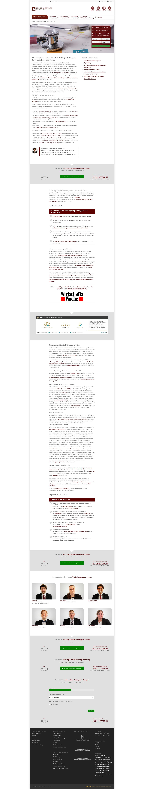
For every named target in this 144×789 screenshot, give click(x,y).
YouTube (97, 743)
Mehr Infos (103, 332)
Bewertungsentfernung (59, 766)
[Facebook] (99, 1)
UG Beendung (56, 761)
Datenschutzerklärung (37, 745)
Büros (33, 738)
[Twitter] (105, 1)
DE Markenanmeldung (58, 763)
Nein (56, 704)
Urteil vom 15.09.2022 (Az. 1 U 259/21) (51, 133)
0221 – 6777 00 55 (54, 1)
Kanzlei (33, 1)
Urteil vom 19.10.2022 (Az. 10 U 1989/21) (51, 135)
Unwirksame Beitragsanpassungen (94, 65)
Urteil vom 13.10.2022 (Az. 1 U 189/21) (52, 140)
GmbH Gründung (57, 754)
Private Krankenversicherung (57, 694)
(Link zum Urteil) (75, 405)
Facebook (97, 746)
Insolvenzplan (56, 740)
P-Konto (55, 742)
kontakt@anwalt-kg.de (104, 735)
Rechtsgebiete (40, 1)
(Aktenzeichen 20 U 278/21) (51, 127)
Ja (51, 704)
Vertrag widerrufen (36, 733)
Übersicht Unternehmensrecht (60, 768)
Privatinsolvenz (57, 733)
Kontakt (46, 1)
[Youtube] (108, 1)
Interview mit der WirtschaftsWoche (77, 288)
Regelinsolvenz (57, 735)
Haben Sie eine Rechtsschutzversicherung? (60, 701)
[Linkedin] (102, 1)
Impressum (35, 742)
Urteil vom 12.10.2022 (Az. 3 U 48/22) (51, 138)
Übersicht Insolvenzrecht (59, 747)
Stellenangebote (36, 740)
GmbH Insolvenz (57, 745)
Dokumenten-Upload (72, 508)
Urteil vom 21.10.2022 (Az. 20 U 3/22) (49, 142)
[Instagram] (111, 1)
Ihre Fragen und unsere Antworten (94, 76)
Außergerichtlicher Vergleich (60, 738)
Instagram (97, 748)
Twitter (97, 745)
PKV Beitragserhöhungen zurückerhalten (43, 21)
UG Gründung (56, 757)
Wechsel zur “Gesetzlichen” (70, 355)
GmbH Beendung (57, 759)
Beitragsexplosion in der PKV (92, 69)
